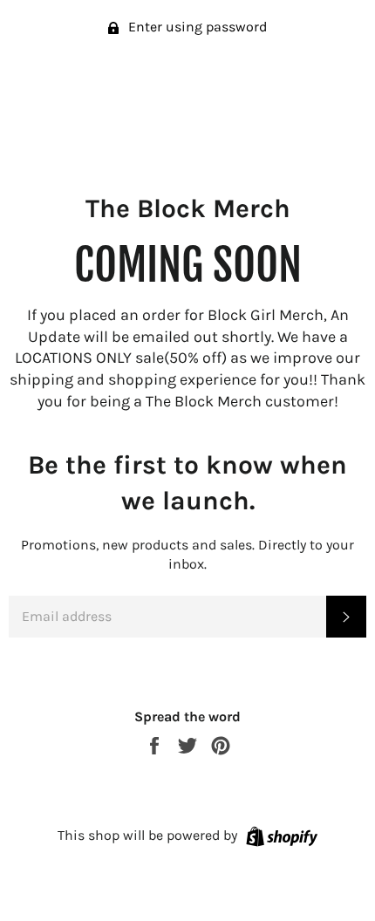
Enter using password (196, 26)
